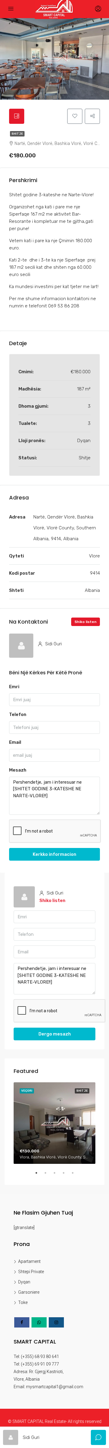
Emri (14, 686)
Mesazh (17, 770)
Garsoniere (28, 1292)
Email (15, 742)
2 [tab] (48, 1175)
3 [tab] (57, 1175)
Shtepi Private (31, 1271)
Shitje (17, 134)
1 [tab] (39, 1175)
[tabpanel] (54, 1123)
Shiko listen (85, 622)
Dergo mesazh (54, 1034)
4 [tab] (67, 1175)
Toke (23, 1302)
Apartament (29, 1261)
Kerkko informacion (54, 854)
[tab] (16, 116)
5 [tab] (76, 1175)
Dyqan (24, 1281)
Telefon (17, 714)
